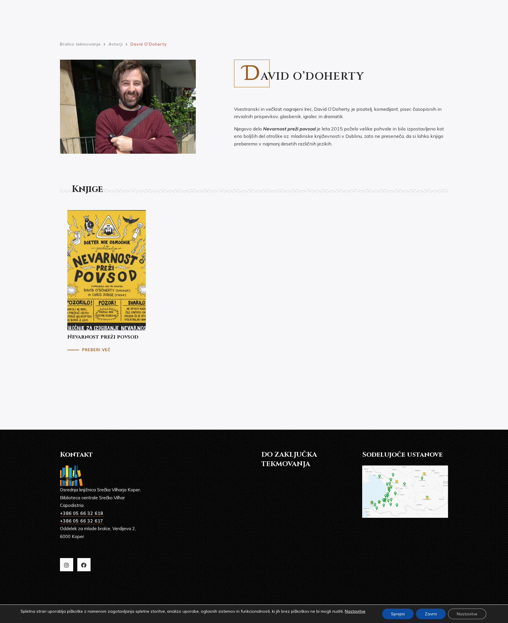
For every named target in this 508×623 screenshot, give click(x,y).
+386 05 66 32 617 (81, 521)
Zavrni (431, 614)
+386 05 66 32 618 (81, 513)
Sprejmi (398, 614)
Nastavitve (355, 611)
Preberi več (96, 349)
